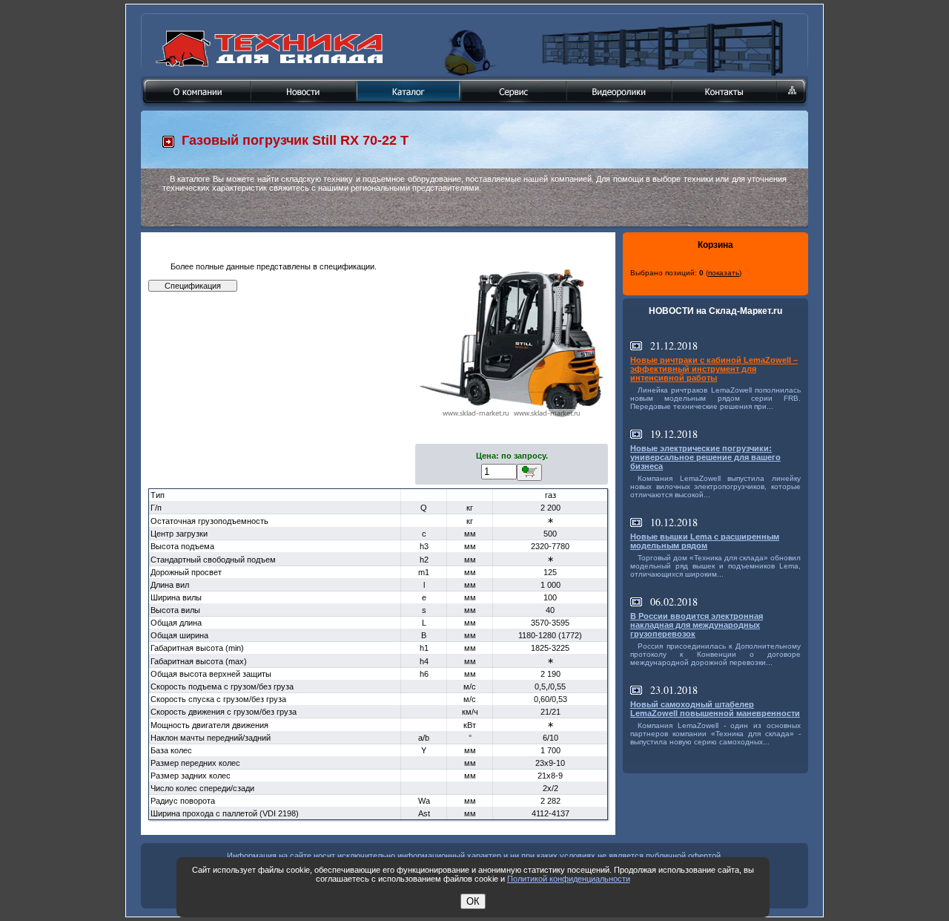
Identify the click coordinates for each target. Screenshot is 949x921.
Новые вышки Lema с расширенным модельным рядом (704, 541)
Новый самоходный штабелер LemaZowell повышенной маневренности (715, 709)
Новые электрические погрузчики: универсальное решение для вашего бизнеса (705, 457)
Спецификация (193, 285)
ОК (473, 901)
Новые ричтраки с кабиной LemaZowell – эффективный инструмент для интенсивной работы (714, 368)
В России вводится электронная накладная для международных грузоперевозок (696, 625)
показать (723, 273)
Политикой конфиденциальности (568, 878)
